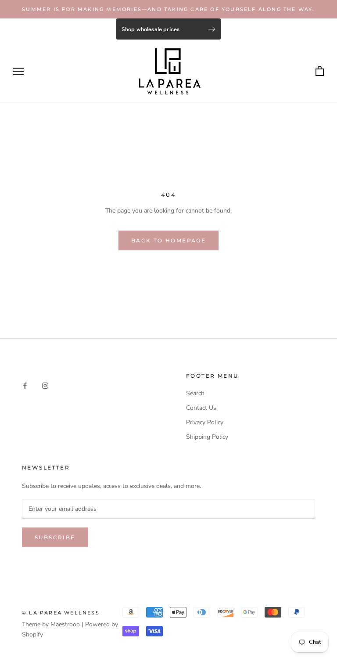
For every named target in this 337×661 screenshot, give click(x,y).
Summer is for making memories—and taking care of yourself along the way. (168, 9)
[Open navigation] (18, 71)
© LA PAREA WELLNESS (61, 613)
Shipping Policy (207, 437)
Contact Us (201, 408)
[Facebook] (25, 385)
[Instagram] (45, 385)
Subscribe (55, 537)
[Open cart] (319, 71)
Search (195, 393)
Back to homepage (168, 240)
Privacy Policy (204, 422)
